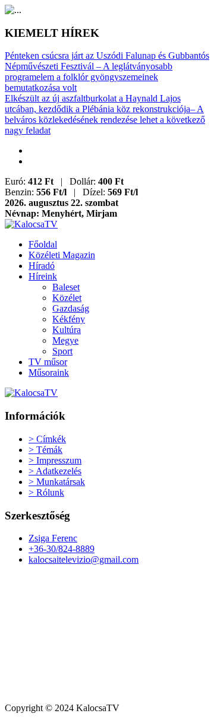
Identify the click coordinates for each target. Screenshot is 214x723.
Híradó (42, 266)
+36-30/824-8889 (62, 549)
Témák (45, 450)
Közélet (66, 298)
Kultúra (66, 330)
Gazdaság (70, 308)
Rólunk (46, 492)
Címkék (47, 439)
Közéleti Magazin (62, 255)
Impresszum (55, 460)
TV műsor (48, 362)
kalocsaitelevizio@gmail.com (84, 559)
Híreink (43, 276)
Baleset (66, 287)
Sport (62, 351)
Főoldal (43, 244)
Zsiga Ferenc (53, 538)
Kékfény (68, 319)
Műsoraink (49, 372)
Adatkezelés (55, 471)
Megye (65, 340)
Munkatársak (57, 482)
